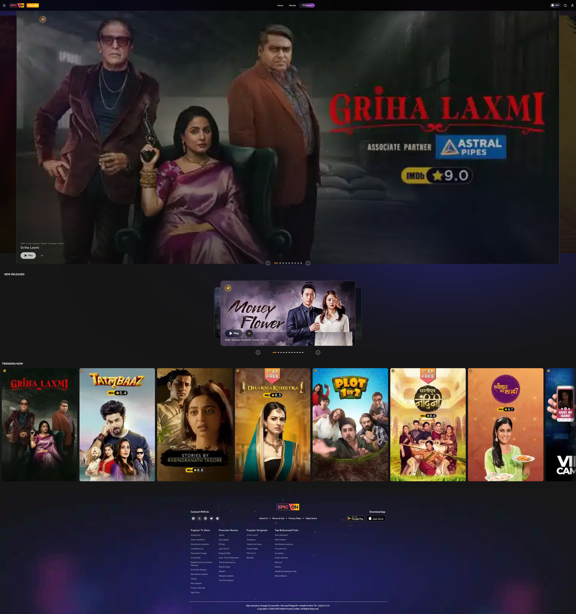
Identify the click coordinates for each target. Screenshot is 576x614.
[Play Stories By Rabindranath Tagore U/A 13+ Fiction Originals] (195, 424)
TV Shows (307, 5)
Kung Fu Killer (225, 553)
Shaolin (222, 571)
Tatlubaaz (251, 539)
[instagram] (217, 518)
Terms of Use (278, 518)
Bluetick (250, 557)
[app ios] (376, 518)
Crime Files (196, 557)
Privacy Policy (295, 518)
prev (268, 263)
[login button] (572, 5)
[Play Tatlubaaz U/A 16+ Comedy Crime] (117, 424)
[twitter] (199, 518)
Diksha (278, 567)
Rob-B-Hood (224, 567)
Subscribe (32, 5)
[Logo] (17, 5)
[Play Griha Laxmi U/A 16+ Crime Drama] (39, 424)
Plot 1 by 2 (251, 553)
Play (30, 255)
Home (280, 5)
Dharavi (278, 562)
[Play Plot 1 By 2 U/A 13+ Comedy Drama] (350, 424)
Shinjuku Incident (226, 576)
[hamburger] (4, 5)
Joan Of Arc (224, 548)
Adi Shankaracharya (284, 544)
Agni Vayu (195, 592)
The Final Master (226, 580)
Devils (221, 535)
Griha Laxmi (252, 535)
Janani (194, 578)
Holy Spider (224, 539)
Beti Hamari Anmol (199, 574)
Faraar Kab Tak (198, 588)
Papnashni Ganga (199, 553)
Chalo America (281, 557)
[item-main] (39, 424)
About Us (263, 518)
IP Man (222, 544)
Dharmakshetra (198, 539)
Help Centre (311, 518)
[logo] (288, 506)
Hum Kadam (196, 583)
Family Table (252, 548)
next (308, 263)
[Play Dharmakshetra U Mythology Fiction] (272, 424)
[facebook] (193, 518)
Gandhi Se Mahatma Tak (286, 571)
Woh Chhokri (280, 539)
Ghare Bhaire (281, 576)
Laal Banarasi (197, 548)
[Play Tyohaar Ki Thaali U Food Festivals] (505, 424)
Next (573, 424)
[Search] (565, 5)
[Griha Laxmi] (288, 134)
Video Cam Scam (254, 544)
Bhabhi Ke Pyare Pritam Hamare (201, 563)
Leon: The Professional (229, 557)
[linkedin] (205, 518)
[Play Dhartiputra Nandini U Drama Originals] (428, 424)
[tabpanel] (288, 132)
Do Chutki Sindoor (199, 569)
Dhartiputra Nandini (200, 544)
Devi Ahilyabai (281, 535)
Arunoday (279, 553)
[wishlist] (42, 255)
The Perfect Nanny (227, 562)
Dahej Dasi (196, 535)
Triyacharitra (281, 548)
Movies (292, 5)
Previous (3, 424)
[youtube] (211, 518)
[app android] (356, 518)
